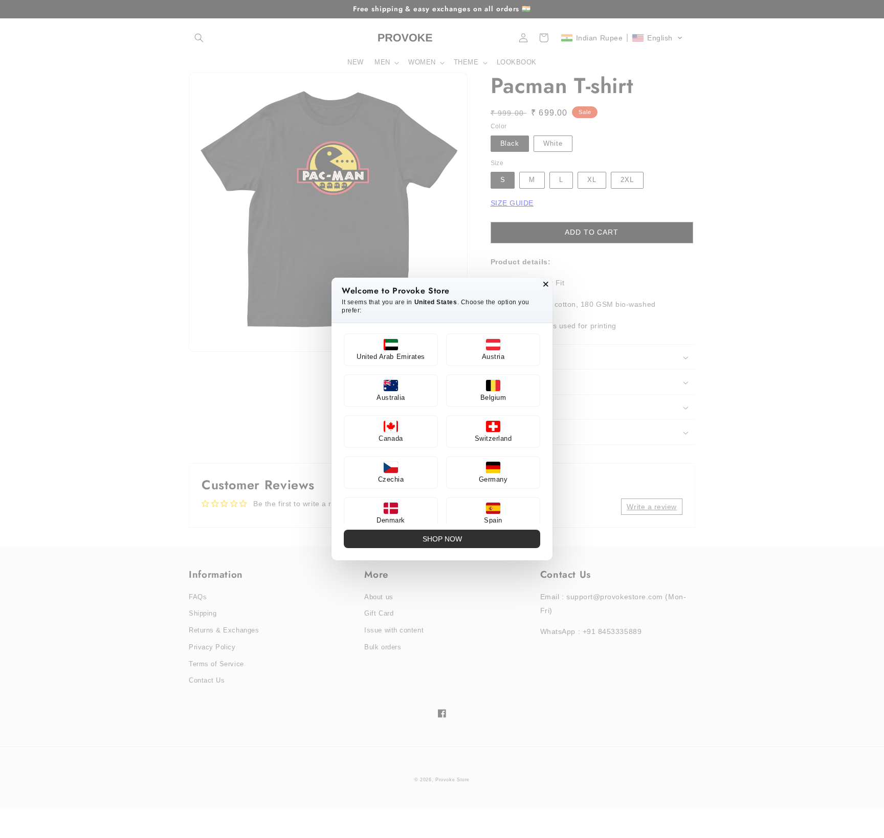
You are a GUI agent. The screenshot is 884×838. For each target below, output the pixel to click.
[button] (391, 349)
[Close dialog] (545, 284)
